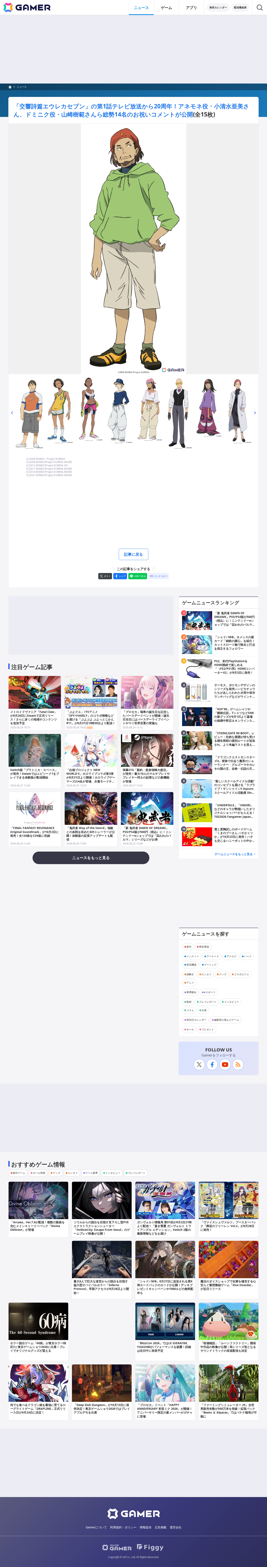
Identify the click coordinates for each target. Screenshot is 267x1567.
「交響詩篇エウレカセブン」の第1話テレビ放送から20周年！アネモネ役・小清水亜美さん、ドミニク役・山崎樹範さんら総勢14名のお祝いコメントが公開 (131, 110)
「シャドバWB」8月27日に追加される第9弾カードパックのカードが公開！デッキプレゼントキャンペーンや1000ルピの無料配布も (165, 1287)
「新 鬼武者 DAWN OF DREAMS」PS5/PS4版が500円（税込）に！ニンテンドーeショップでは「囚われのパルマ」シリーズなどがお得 (147, 833)
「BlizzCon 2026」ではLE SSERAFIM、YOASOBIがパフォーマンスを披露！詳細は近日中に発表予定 (164, 1347)
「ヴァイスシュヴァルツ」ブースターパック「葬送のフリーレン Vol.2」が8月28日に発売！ (228, 1226)
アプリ (191, 7)
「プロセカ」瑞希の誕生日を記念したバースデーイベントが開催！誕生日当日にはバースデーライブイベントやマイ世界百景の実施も (146, 717)
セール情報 (39, 1173)
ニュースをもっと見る (91, 857)
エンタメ (207, 974)
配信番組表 (240, 7)
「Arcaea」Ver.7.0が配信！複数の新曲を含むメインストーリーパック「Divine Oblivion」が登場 (37, 1226)
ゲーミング (210, 964)
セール (190, 1029)
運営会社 (175, 1527)
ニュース (141, 7)
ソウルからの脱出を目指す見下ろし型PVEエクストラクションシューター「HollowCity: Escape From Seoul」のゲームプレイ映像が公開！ (102, 1228)
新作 (188, 946)
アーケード (213, 956)
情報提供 (145, 1527)
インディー (192, 956)
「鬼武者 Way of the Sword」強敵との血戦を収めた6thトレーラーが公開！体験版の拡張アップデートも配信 (90, 833)
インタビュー (231, 1002)
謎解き (190, 974)
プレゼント (208, 1029)
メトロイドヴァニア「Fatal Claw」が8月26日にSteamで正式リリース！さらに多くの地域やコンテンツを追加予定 (33, 717)
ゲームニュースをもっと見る (234, 854)
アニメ (190, 982)
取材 (188, 1002)
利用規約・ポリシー (123, 1527)
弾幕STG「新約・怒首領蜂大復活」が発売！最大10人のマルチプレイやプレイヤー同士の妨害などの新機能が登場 (146, 775)
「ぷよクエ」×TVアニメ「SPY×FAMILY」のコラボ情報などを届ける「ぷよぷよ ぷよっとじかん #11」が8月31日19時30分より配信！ (90, 717)
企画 (204, 1010)
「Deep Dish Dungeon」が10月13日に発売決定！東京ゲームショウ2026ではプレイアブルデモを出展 (102, 1408)
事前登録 (204, 946)
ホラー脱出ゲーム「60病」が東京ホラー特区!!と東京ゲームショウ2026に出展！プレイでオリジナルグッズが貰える (38, 1347)
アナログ (232, 956)
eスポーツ (209, 992)
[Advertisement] (133, 49)
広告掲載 (160, 1527)
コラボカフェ (241, 974)
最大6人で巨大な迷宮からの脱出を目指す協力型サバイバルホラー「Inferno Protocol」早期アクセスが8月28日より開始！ (101, 1287)
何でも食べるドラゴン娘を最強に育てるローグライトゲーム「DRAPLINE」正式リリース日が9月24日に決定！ (38, 1408)
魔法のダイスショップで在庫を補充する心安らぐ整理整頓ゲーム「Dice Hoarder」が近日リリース (228, 1285)
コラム (190, 1010)
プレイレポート (208, 1002)
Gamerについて (96, 1527)
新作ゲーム (19, 1173)
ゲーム (166, 7)
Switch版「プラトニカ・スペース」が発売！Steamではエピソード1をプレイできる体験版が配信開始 (34, 773)
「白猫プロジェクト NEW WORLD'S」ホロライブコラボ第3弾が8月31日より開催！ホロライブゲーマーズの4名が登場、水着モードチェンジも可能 (90, 777)
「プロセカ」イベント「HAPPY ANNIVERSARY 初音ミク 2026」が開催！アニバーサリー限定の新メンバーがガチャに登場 (165, 1410)
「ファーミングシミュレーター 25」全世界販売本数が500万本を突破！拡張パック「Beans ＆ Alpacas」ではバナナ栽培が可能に (228, 1410)
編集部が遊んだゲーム (226, 1020)
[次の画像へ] (133, 249)
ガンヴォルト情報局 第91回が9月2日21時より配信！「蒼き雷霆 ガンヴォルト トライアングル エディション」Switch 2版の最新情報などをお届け (164, 1228)
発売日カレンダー (196, 1020)
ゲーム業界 (91, 1173)
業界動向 (191, 992)
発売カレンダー (218, 7)
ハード (248, 956)
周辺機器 (191, 964)
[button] (12, 413)
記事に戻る (133, 554)
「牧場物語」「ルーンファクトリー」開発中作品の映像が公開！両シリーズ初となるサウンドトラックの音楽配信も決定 (228, 1347)
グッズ (223, 974)
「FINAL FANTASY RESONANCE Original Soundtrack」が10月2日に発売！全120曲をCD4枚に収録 (34, 831)
